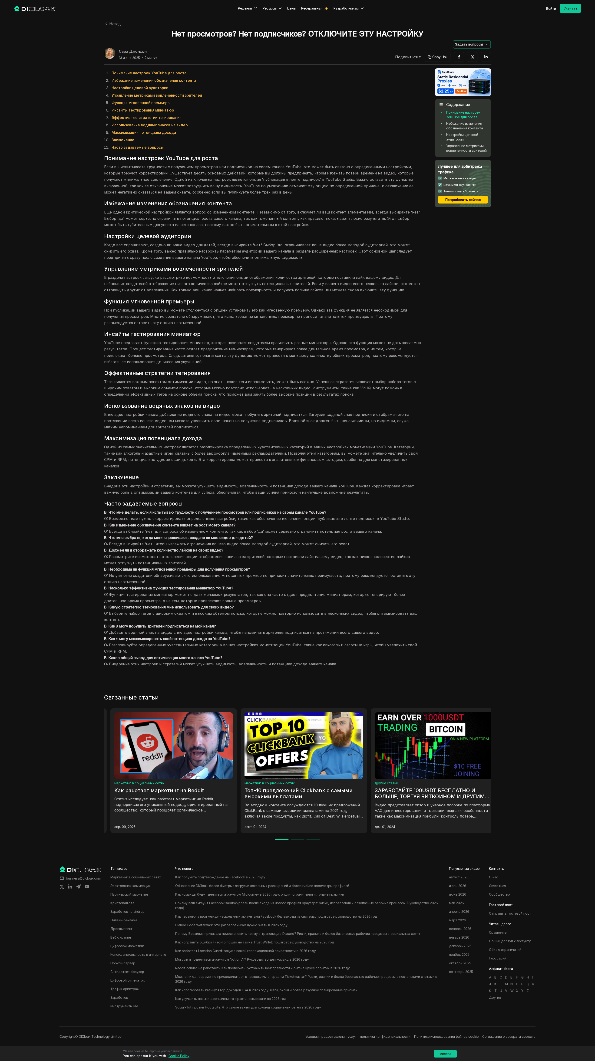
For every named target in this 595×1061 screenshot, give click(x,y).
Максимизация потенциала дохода (144, 132)
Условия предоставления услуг (330, 1036)
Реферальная (311, 8)
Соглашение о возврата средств (509, 1036)
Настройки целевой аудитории (140, 87)
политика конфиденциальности (385, 1036)
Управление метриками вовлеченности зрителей (157, 95)
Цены (291, 8)
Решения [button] (245, 8)
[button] (472, 44)
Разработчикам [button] (346, 8)
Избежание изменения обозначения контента (154, 80)
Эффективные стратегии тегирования (147, 117)
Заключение (123, 140)
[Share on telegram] (78, 886)
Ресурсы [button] (270, 8)
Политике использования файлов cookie (446, 1036)
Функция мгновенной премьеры (141, 102)
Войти (551, 8)
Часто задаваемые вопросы (138, 147)
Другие (495, 997)
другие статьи (120, 783)
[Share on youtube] (87, 886)
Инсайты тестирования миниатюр (143, 110)
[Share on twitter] (62, 886)
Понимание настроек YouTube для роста (149, 73)
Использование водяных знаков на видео (150, 125)
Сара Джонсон (133, 51)
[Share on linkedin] (70, 886)
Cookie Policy (179, 1056)
